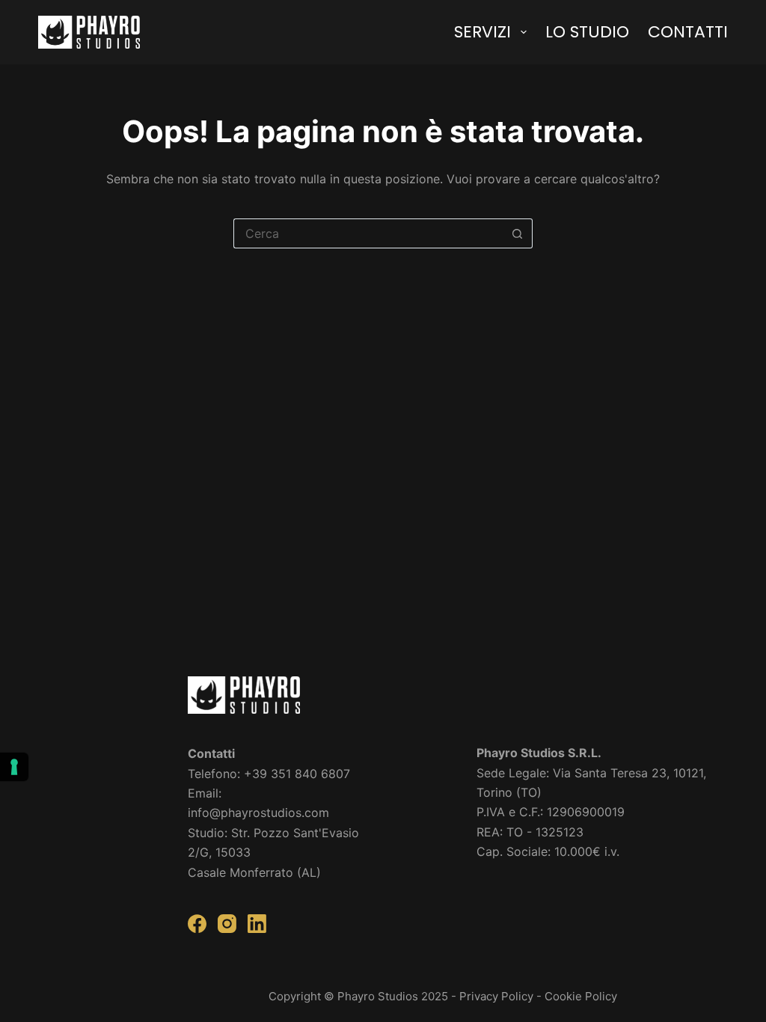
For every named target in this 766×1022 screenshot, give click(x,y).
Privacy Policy (496, 996)
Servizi (482, 31)
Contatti (688, 31)
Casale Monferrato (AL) (254, 872)
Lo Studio (587, 31)
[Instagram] (227, 923)
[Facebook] (197, 923)
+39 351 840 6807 (297, 773)
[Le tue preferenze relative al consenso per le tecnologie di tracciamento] (14, 767)
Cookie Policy (581, 996)
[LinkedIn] (257, 923)
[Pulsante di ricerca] (518, 233)
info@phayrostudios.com (258, 812)
